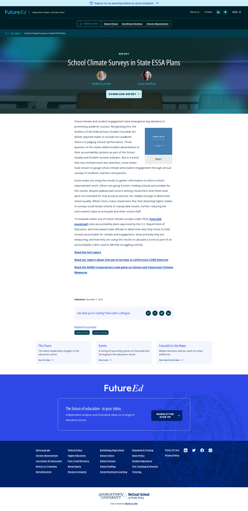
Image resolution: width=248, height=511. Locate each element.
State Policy (138, 455)
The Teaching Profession (145, 466)
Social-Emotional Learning (113, 471)
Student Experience (142, 461)
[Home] (6, 33)
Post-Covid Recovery (78, 461)
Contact (208, 12)
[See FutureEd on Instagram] (210, 450)
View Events (103, 360)
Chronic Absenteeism (157, 23)
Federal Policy (82, 332)
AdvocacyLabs (43, 450)
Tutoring (136, 471)
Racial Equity (74, 466)
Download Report (122, 94)
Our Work (16, 33)
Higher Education (77, 455)
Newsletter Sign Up (165, 415)
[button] (237, 12)
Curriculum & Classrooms (49, 461)
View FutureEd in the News (169, 360)
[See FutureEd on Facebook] (202, 450)
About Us (194, 12)
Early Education (44, 471)
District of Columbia (46, 466)
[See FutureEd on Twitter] (194, 450)
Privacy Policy (172, 455)
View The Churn (44, 360)
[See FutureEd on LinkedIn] (185, 450)
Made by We (131, 503)
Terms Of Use (172, 450)
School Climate (100, 332)
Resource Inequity (77, 471)
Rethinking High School (112, 450)
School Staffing (108, 466)
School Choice (111, 23)
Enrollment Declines (132, 23)
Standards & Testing (142, 450)
